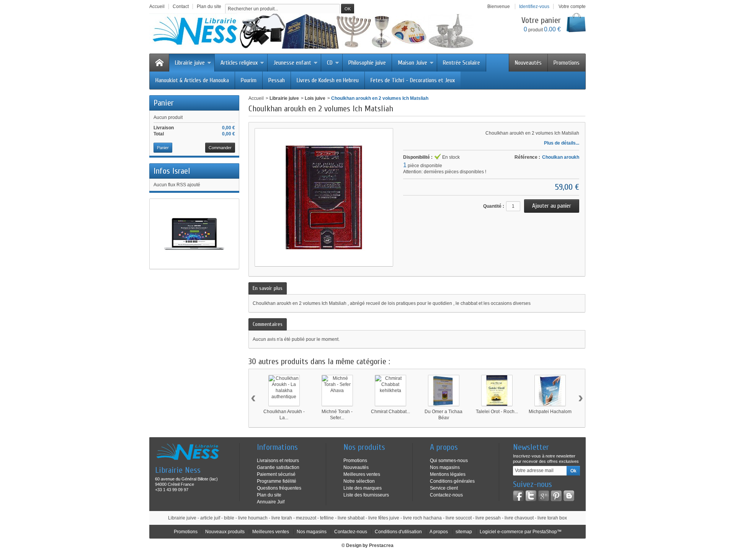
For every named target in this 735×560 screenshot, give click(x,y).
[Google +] (543, 495)
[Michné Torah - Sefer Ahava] (337, 390)
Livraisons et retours (278, 460)
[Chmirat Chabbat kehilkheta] (390, 390)
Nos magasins (445, 467)
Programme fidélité (276, 481)
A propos (439, 531)
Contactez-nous (446, 495)
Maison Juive (412, 62)
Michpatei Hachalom (550, 411)
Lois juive (315, 98)
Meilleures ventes (361, 474)
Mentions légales (448, 474)
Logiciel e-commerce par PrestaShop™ (521, 531)
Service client (444, 488)
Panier (164, 103)
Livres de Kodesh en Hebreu (328, 80)
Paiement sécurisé (276, 474)
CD (330, 62)
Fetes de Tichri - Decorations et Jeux (413, 80)
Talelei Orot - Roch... (497, 411)
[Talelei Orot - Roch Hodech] (497, 390)
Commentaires (268, 324)
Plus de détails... (561, 143)
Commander (220, 147)
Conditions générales (452, 481)
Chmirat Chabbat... (390, 411)
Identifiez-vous (534, 6)
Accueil (256, 98)
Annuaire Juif (270, 502)
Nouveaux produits (225, 531)
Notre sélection (359, 481)
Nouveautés (528, 62)
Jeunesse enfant (292, 62)
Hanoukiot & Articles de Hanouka (192, 80)
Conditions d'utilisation (398, 531)
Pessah (276, 80)
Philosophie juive (367, 62)
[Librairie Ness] (319, 31)
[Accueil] (159, 63)
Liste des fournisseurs (366, 495)
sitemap (464, 531)
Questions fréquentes (279, 488)
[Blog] (569, 495)
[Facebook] (518, 495)
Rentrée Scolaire (461, 62)
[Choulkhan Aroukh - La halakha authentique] (284, 390)
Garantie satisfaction (278, 467)
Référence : (527, 157)
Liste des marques (362, 488)
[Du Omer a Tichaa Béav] (443, 390)
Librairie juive (190, 62)
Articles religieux (239, 62)
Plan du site (269, 495)
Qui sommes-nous (449, 460)
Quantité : (493, 206)
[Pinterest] (556, 495)
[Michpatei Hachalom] (550, 390)
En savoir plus (268, 288)
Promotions (567, 62)
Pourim (248, 80)
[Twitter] (531, 495)
